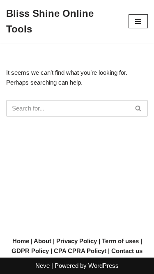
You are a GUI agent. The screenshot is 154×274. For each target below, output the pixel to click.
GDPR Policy (30, 250)
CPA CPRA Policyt (80, 250)
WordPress (103, 265)
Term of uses (120, 240)
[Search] (138, 108)
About (42, 240)
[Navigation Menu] (138, 21)
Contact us (127, 250)
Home (20, 240)
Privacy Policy (76, 240)
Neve (42, 265)
